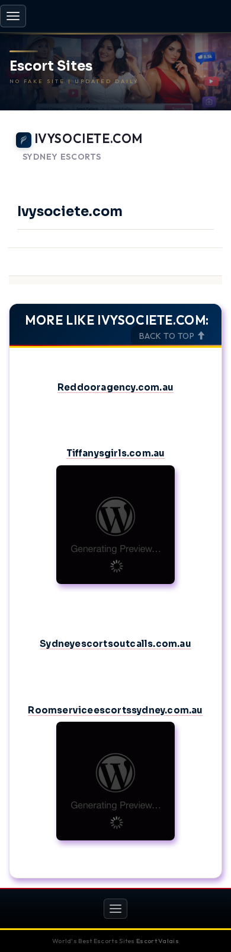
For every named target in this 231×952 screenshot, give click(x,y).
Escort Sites (50, 66)
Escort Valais (157, 941)
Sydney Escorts (62, 157)
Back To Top (168, 336)
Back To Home (190, 171)
